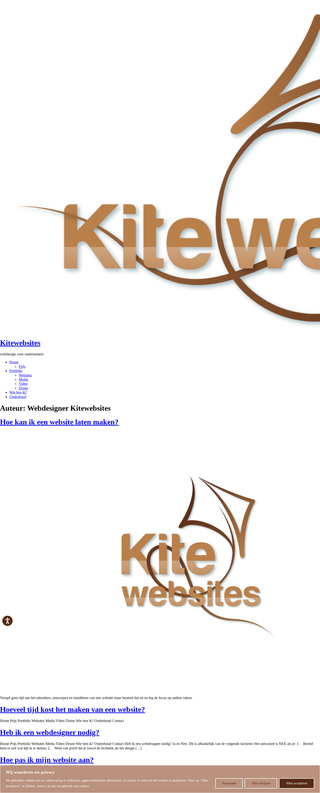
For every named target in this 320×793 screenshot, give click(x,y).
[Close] (315, 769)
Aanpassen (229, 783)
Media (23, 379)
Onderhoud (17, 397)
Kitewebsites (20, 343)
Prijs (22, 367)
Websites (25, 375)
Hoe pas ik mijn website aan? (47, 760)
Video (23, 384)
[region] (160, 779)
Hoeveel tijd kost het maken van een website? (72, 709)
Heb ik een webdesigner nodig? (49, 732)
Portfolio (15, 371)
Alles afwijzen (260, 783)
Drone (23, 388)
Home (14, 362)
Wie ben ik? (18, 392)
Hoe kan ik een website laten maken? (59, 422)
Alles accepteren (296, 783)
